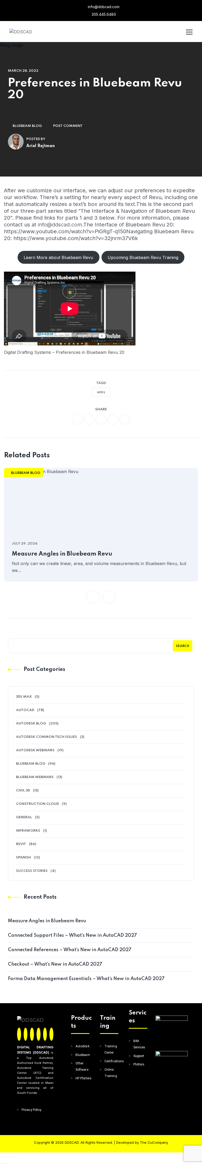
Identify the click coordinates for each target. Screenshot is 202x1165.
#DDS (101, 392)
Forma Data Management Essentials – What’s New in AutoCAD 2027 (86, 978)
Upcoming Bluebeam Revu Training (143, 257)
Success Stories (32, 871)
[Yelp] (45, 1034)
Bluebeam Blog (27, 126)
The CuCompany (154, 1142)
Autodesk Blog (31, 723)
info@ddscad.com (103, 6)
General (24, 817)
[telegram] (113, 419)
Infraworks (28, 830)
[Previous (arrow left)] (1, 1163)
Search (182, 646)
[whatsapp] (101, 419)
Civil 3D (23, 790)
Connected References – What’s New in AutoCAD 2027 (70, 949)
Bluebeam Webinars (35, 777)
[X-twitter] (26, 1034)
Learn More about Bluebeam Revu (58, 257)
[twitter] (89, 419)
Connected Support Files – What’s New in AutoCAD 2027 (72, 935)
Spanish (23, 857)
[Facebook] (19, 1034)
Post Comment (68, 126)
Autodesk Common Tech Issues (46, 737)
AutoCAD (25, 710)
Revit (21, 844)
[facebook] (77, 419)
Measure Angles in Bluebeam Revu (62, 554)
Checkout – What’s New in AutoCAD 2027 (55, 964)
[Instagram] (32, 1034)
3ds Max (24, 696)
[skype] (124, 419)
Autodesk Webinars (35, 750)
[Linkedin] (39, 1034)
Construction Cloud (37, 804)
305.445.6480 (103, 14)
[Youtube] (51, 1034)
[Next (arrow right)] (6, 1163)
